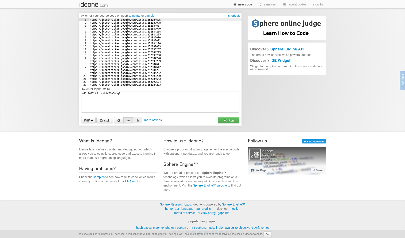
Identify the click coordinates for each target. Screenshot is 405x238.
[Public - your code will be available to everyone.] (119, 120)
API (177, 208)
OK (267, 234)
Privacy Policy (207, 213)
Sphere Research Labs (175, 204)
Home (169, 208)
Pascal (148, 227)
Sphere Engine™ (233, 204)
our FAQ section (130, 181)
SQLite (234, 227)
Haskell (212, 227)
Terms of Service (185, 213)
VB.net (265, 227)
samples (269, 4)
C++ (173, 227)
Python (181, 227)
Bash (139, 227)
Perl (158, 227)
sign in (318, 4)
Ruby (221, 227)
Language (187, 208)
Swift (257, 227)
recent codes (296, 4)
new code (244, 4)
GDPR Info (224, 213)
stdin (107, 120)
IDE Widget (280, 60)
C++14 (191, 227)
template (134, 15)
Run (231, 120)
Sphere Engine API (287, 48)
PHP (167, 227)
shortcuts (234, 15)
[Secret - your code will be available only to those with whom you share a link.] (128, 120)
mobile (234, 208)
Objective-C (246, 227)
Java (227, 227)
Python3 (201, 227)
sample (150, 15)
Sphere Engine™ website (210, 185)
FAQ (198, 208)
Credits (206, 208)
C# (163, 227)
